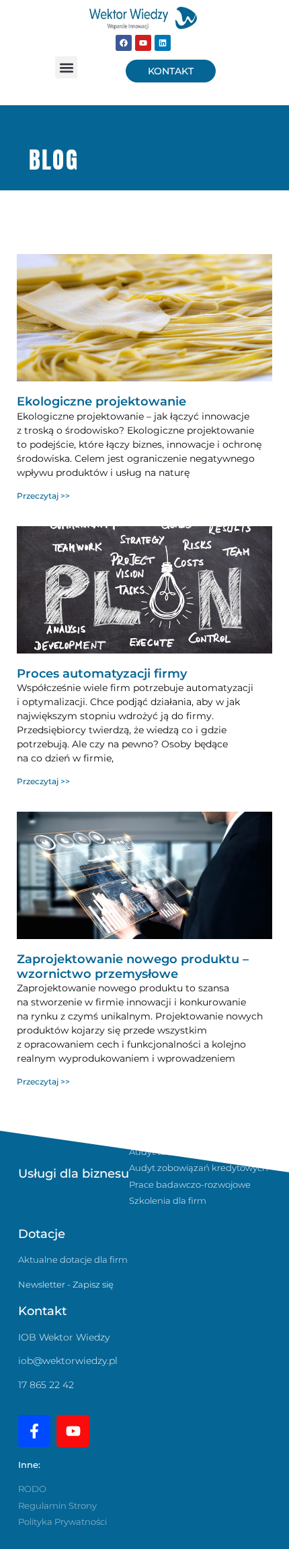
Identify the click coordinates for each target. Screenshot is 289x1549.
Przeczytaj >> (43, 496)
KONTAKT (171, 71)
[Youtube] (143, 43)
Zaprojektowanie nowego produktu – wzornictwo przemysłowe (133, 966)
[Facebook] (124, 43)
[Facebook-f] (34, 1431)
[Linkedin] (163, 43)
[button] (66, 67)
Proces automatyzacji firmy (102, 673)
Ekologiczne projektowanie (101, 401)
